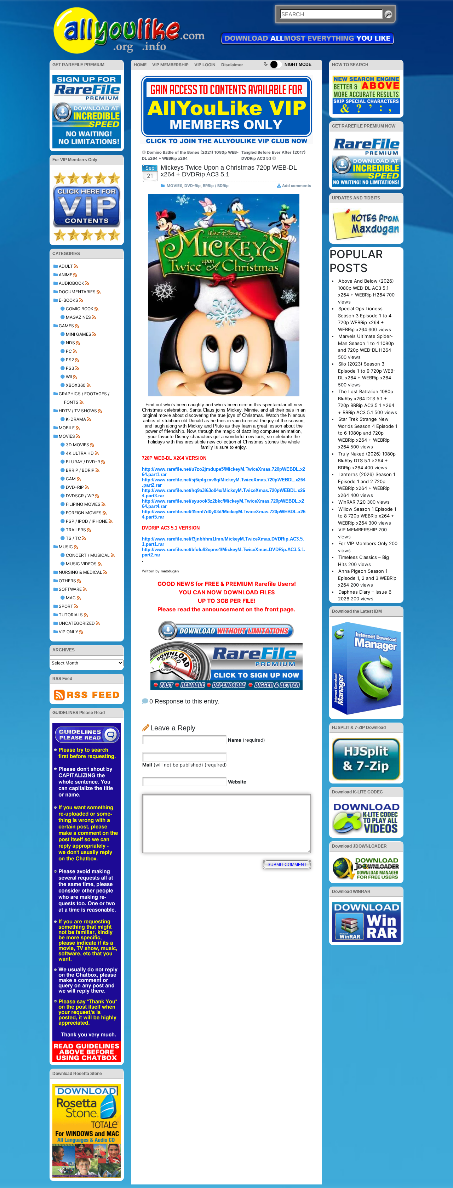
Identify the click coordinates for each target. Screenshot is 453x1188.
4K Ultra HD (80, 453)
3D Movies (77, 444)
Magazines (78, 317)
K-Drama (76, 419)
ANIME (65, 274)
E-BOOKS (68, 300)
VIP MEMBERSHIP (170, 64)
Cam (71, 478)
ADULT (66, 266)
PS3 (70, 368)
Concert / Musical (88, 555)
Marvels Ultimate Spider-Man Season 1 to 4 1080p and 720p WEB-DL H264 (366, 343)
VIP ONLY (68, 631)
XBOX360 (76, 385)
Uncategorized (77, 623)
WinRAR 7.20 (352, 502)
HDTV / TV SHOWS (78, 410)
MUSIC (66, 546)
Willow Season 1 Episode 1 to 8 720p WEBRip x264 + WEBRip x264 (367, 516)
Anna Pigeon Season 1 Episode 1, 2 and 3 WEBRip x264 (367, 578)
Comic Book (79, 308)
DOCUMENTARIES (77, 291)
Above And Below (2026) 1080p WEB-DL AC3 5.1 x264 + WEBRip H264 (366, 288)
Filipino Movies (83, 504)
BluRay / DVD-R (83, 461)
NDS (70, 342)
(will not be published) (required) (184, 765)
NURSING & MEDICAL (80, 572)
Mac (71, 597)
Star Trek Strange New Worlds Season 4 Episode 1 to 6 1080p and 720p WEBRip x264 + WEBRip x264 (367, 432)
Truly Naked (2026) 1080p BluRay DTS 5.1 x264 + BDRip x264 (367, 460)
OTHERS (67, 580)
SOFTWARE (70, 589)
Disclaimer (232, 64)
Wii (69, 376)
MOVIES (67, 436)
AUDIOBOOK (71, 283)
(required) (246, 740)
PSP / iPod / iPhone (87, 521)
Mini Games (78, 334)
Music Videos (81, 563)
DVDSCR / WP (80, 495)
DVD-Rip (75, 487)
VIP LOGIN (205, 64)
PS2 (70, 359)
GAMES (66, 325)
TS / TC (73, 538)
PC (69, 351)
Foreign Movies (84, 512)
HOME (140, 64)
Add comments (296, 185)
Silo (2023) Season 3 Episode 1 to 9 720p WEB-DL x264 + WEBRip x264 (366, 370)
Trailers (76, 529)
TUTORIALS (71, 614)
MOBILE (67, 427)
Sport (66, 606)
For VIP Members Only (363, 543)
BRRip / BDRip (80, 470)
